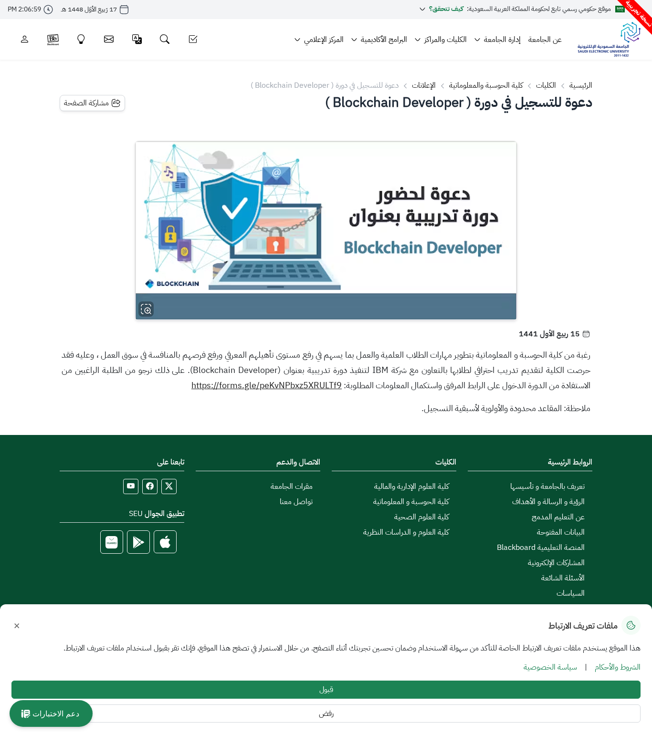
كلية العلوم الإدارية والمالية (411, 486)
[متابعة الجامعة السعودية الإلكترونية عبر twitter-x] (169, 486)
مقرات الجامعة (292, 486)
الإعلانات (424, 85)
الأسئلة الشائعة (563, 578)
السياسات (571, 593)
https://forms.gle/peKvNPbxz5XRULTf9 (266, 385)
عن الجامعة (545, 39)
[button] (51, 713)
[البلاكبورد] (53, 39)
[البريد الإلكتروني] (109, 39)
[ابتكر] (81, 39)
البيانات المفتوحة (561, 532)
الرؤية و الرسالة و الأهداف (548, 501)
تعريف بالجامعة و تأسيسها (547, 486)
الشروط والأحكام (618, 667)
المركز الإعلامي (324, 39)
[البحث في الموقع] (165, 39)
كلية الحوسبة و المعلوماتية (411, 501)
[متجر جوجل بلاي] (138, 542)
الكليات (546, 85)
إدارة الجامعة (502, 39)
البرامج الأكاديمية (384, 39)
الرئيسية (580, 85)
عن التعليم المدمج (558, 517)
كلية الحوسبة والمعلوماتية (486, 85)
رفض (326, 713)
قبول (326, 689)
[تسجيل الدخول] (24, 39)
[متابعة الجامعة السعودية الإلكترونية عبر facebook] (150, 486)
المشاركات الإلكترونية (556, 563)
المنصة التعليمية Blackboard (541, 547)
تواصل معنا (296, 501)
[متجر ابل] (165, 542)
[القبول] (193, 39)
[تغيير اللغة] (137, 39)
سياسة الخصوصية (550, 667)
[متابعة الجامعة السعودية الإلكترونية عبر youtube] (130, 486)
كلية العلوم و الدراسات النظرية (406, 532)
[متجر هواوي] (111, 542)
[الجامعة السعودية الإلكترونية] (609, 39)
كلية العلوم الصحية (421, 517)
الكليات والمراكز (445, 39)
